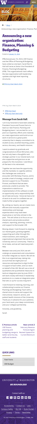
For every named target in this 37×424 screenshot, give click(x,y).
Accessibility (9, 406)
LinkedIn (22, 397)
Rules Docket (29, 409)
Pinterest (25, 397)
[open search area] (27, 2)
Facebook (7, 397)
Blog (8, 25)
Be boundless (18, 385)
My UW (18, 409)
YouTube (18, 397)
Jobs (29, 406)
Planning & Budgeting (2, 24)
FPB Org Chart (10, 111)
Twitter (11, 397)
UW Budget (9, 364)
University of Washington (4, 2)
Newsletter (26, 412)
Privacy (9, 412)
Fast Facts (8, 359)
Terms (17, 412)
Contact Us (20, 406)
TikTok (29, 397)
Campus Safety (7, 409)
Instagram (15, 397)
